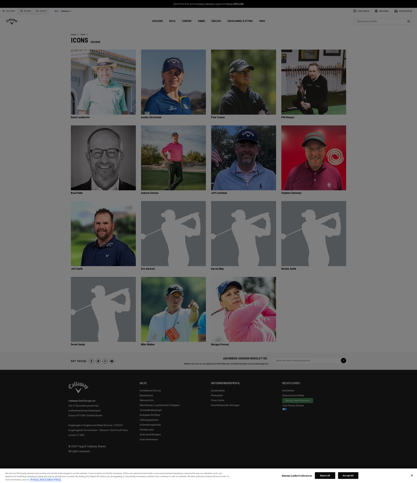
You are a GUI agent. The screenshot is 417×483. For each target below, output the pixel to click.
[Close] (411, 475)
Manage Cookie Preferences (297, 475)
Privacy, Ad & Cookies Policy (45, 479)
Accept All (348, 475)
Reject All (325, 475)
